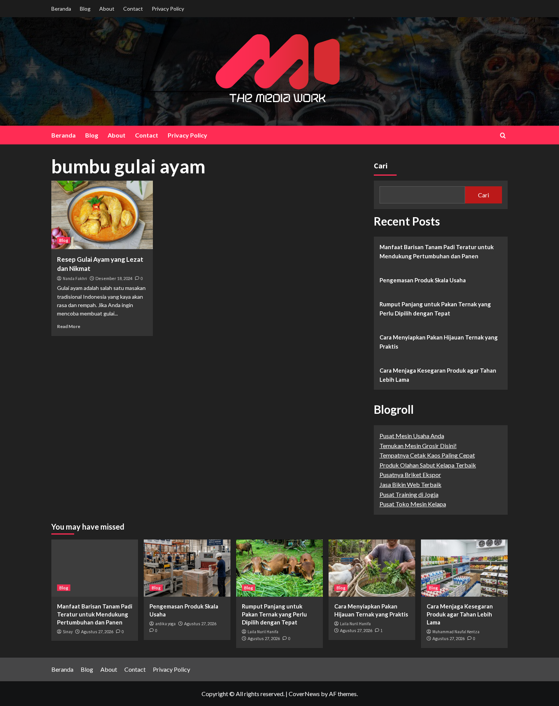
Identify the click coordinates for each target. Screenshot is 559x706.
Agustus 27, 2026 (97, 631)
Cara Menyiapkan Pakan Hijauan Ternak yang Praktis (439, 342)
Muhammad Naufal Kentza (456, 631)
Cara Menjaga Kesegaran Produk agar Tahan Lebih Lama (438, 375)
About (106, 8)
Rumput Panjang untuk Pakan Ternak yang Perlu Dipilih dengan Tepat (435, 309)
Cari (380, 165)
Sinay (68, 631)
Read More (68, 326)
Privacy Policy (168, 8)
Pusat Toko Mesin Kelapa (413, 503)
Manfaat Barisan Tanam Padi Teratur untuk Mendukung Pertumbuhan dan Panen (437, 251)
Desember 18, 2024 (113, 278)
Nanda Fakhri (75, 278)
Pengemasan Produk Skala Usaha (423, 280)
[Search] (503, 135)
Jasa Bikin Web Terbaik (410, 484)
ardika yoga (165, 623)
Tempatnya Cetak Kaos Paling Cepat (427, 455)
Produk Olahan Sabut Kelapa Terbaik (428, 465)
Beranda (61, 8)
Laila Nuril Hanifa (263, 631)
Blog (85, 8)
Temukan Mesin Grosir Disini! (418, 445)
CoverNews (304, 693)
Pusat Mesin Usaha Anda (412, 435)
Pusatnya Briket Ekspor (410, 474)
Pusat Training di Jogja (409, 494)
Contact (133, 8)
